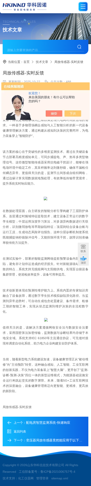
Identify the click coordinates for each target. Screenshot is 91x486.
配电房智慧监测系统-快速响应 (48, 422)
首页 (26, 62)
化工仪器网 (26, 478)
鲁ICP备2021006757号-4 (57, 471)
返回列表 (20, 431)
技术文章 (42, 62)
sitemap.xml (59, 478)
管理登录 (42, 478)
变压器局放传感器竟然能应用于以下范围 (56, 440)
